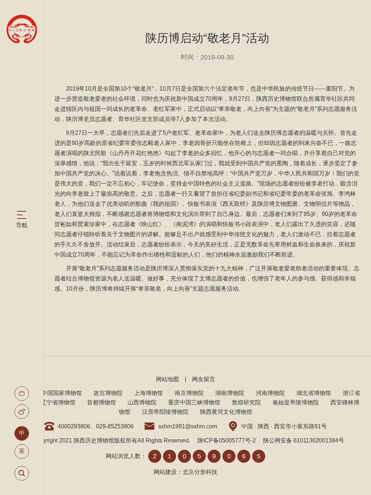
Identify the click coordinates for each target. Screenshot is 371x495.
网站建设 (165, 472)
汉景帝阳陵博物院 (165, 412)
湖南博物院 (229, 393)
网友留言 (203, 379)
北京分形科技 (200, 472)
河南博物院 (270, 393)
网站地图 (167, 379)
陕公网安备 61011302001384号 (303, 440)
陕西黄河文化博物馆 (226, 412)
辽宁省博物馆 (58, 402)
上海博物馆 (148, 393)
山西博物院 (142, 402)
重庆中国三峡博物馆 (194, 402)
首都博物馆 (101, 402)
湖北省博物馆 (313, 393)
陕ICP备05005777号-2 (226, 440)
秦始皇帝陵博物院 (295, 402)
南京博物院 (189, 393)
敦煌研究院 (246, 402)
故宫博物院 (107, 393)
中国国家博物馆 (61, 393)
